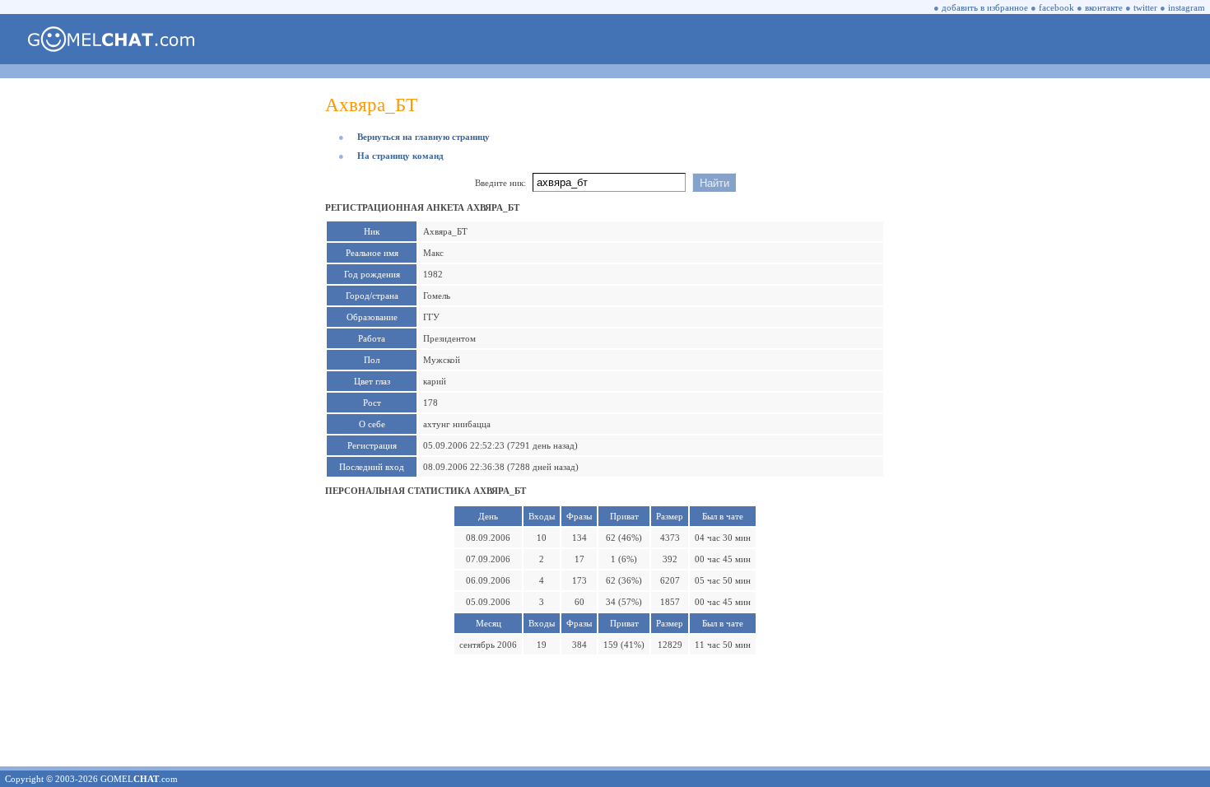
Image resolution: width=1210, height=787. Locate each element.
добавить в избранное (985, 7)
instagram (1186, 7)
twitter (1145, 7)
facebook (1056, 7)
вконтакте (1104, 7)
